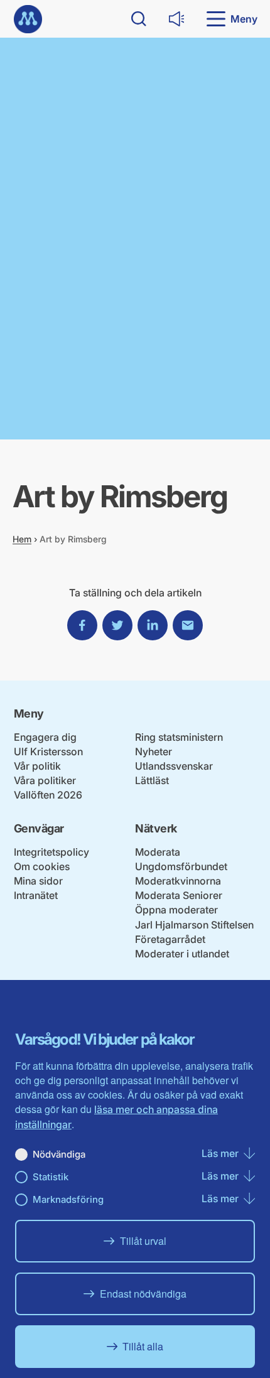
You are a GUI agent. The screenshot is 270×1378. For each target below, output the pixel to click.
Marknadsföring (68, 1199)
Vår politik (37, 766)
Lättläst (152, 780)
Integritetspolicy (51, 852)
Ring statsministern (179, 737)
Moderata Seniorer (178, 895)
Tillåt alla (142, 1346)
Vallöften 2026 (48, 795)
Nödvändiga (59, 1154)
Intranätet (36, 895)
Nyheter (153, 751)
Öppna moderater (176, 909)
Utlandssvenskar (174, 766)
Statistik (50, 1177)
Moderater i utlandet (182, 953)
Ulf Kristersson (48, 751)
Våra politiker (45, 780)
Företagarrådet (170, 939)
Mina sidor (38, 881)
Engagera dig (45, 737)
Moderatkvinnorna (178, 881)
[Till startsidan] (28, 19)
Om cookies (42, 866)
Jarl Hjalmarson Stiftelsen (194, 924)
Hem (22, 539)
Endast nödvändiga (143, 1293)
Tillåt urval (143, 1241)
